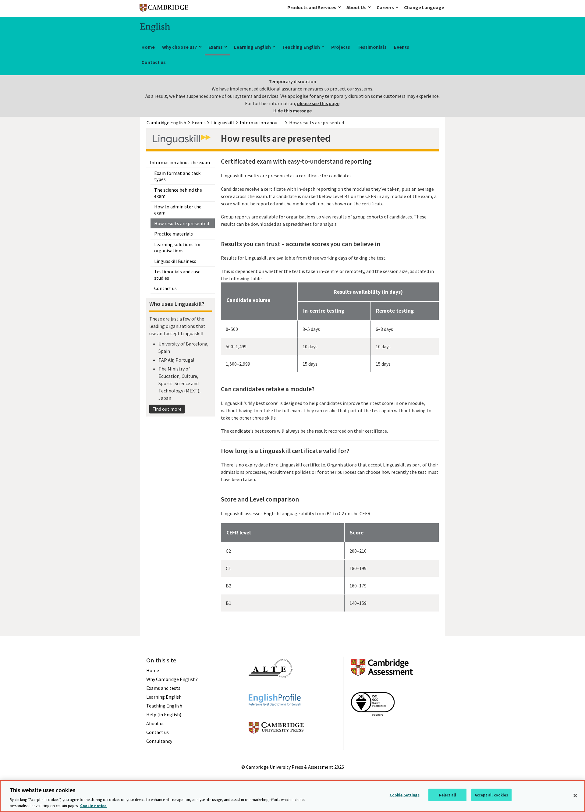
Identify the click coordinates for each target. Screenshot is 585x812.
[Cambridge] (164, 9)
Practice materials (173, 234)
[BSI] (373, 727)
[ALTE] (270, 689)
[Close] (575, 795)
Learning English (252, 47)
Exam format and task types (177, 176)
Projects (340, 47)
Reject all (447, 795)
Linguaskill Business (175, 261)
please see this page (318, 103)
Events (401, 47)
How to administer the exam (177, 210)
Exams (215, 47)
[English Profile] (275, 717)
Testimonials (372, 47)
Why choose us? (179, 47)
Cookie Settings (405, 795)
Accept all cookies (491, 795)
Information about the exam (180, 162)
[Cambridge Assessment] (382, 687)
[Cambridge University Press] (276, 745)
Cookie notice (93, 805)
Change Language (424, 7)
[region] (292, 796)
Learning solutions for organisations (177, 247)
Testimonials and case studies (177, 274)
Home (148, 47)
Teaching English (301, 47)
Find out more (167, 409)
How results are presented (181, 223)
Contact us (153, 62)
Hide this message (292, 111)
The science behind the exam (178, 193)
